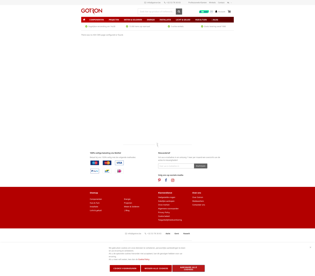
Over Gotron (197, 197)
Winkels (212, 2)
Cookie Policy (144, 259)
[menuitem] (96, 19)
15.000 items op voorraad (139, 26)
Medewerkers (198, 201)
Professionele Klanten (197, 2)
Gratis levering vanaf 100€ (215, 26)
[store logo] (91, 11)
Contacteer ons (198, 204)
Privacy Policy (164, 212)
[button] (230, 2)
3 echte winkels (177, 26)
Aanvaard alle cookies (188, 268)
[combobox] (160, 11)
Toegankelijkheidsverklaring (170, 220)
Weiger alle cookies (156, 268)
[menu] (157, 19)
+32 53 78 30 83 (173, 2)
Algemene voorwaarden (168, 208)
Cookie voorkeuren (125, 268)
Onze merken (164, 204)
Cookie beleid (164, 216)
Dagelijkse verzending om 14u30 (101, 26)
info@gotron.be (153, 2)
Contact (221, 2)
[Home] (84, 19)
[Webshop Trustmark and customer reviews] (206, 12)
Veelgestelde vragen (166, 197)
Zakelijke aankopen (166, 201)
